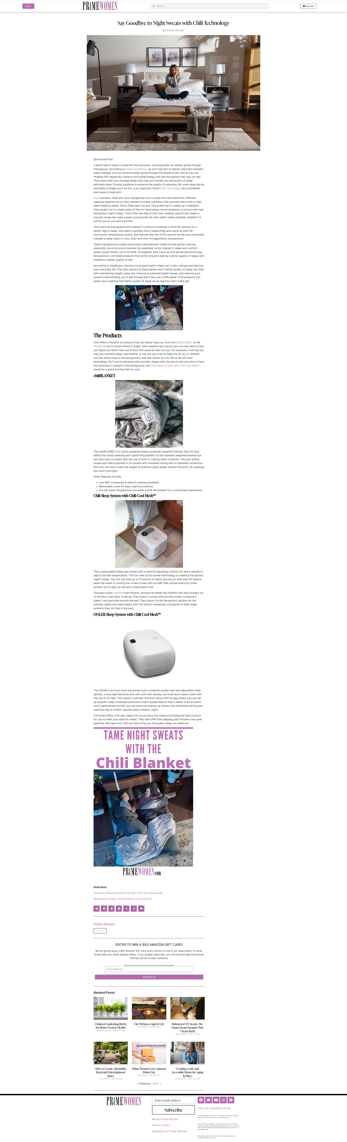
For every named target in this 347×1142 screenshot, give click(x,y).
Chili (96, 197)
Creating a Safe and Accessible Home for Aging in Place (187, 1072)
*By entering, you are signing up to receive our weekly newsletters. (149, 965)
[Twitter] (208, 1100)
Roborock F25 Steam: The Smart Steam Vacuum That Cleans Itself (187, 1027)
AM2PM (118, 592)
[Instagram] (223, 1100)
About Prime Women (165, 1119)
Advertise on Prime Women (169, 1131)
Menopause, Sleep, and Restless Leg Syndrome (122, 898)
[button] (97, 909)
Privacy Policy (161, 1125)
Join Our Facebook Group (214, 1108)
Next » (157, 1083)
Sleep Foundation (136, 169)
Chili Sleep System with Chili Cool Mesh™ (175, 365)
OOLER (98, 346)
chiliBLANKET (184, 342)
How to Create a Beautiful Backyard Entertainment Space (110, 1072)
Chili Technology (170, 188)
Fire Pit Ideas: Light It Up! (149, 1024)
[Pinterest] (230, 1100)
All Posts (100, 931)
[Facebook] (201, 1100)
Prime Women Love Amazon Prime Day (149, 1070)
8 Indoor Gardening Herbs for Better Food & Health (110, 1026)
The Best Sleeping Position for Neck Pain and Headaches (128, 893)
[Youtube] (216, 1100)
